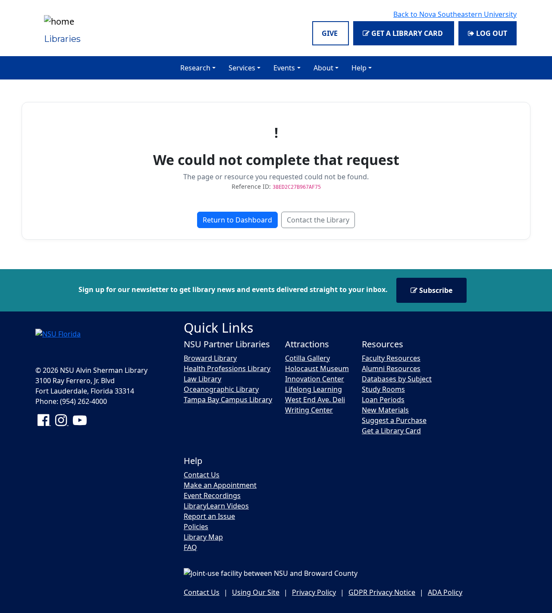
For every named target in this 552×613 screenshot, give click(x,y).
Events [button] (284, 68)
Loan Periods (383, 399)
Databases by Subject (397, 379)
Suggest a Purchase (394, 420)
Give (330, 33)
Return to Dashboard (237, 220)
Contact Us (202, 475)
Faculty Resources (391, 358)
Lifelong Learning (313, 389)
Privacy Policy (314, 592)
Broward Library (210, 358)
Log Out (490, 33)
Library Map (203, 537)
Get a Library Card (407, 33)
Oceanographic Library (221, 389)
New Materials (385, 410)
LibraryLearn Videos (216, 506)
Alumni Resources (391, 368)
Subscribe (434, 290)
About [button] (323, 68)
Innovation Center (314, 379)
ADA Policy (445, 592)
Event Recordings (212, 495)
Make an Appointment (220, 485)
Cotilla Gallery (307, 358)
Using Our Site (255, 592)
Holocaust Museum (317, 368)
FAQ (190, 547)
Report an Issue (209, 516)
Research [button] (195, 68)
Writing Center (309, 410)
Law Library (202, 379)
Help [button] (359, 68)
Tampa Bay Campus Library (228, 399)
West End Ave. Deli (315, 399)
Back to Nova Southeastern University (455, 14)
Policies (196, 526)
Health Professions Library (227, 368)
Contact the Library (318, 220)
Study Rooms (383, 389)
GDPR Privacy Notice (381, 592)
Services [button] (242, 68)
